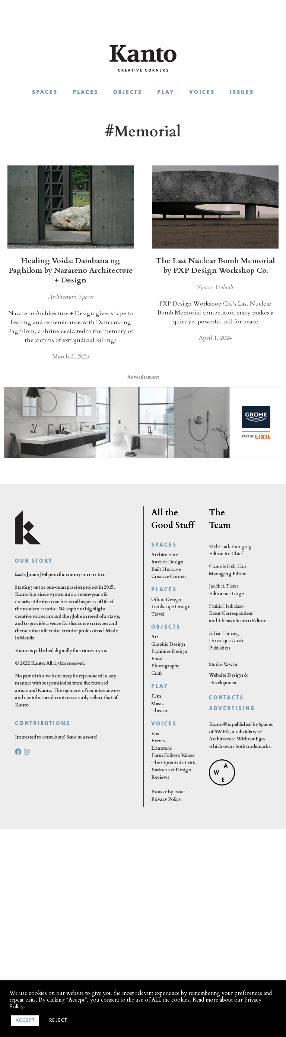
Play (165, 92)
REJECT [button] (58, 1020)
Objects (127, 92)
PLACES (164, 590)
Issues (242, 92)
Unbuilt (224, 287)
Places (85, 92)
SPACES (164, 545)
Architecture (62, 297)
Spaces (45, 92)
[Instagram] (26, 751)
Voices (202, 92)
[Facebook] (18, 751)
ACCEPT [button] (25, 1020)
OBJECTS (166, 627)
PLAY (159, 686)
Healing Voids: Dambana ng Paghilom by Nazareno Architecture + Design (71, 270)
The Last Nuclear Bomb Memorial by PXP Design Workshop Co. (215, 265)
